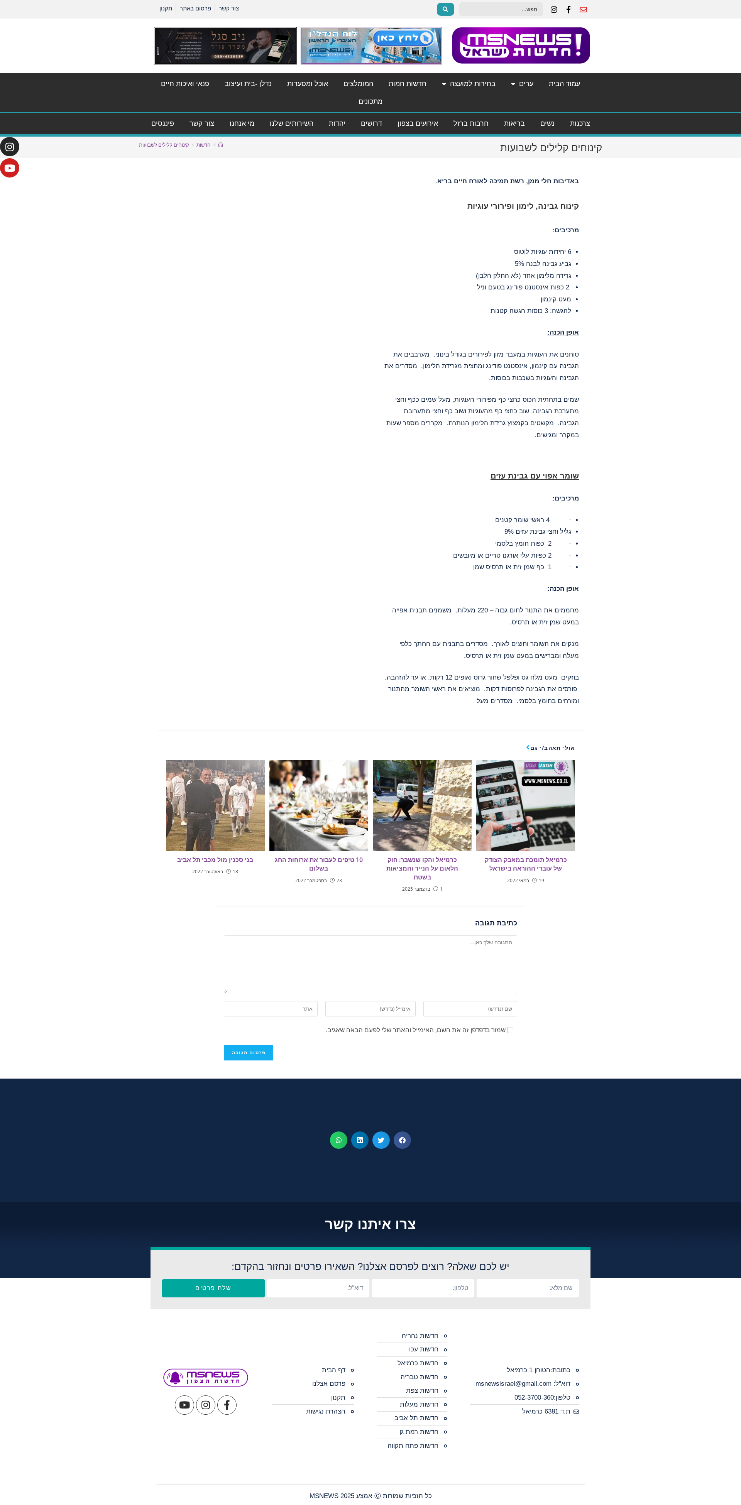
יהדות (337, 123)
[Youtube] (9, 168)
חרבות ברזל (471, 123)
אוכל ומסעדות (307, 84)
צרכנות (580, 123)
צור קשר (201, 123)
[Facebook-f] (227, 1405)
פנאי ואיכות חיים (185, 84)
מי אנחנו (242, 123)
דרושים (371, 123)
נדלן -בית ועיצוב (248, 84)
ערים (526, 84)
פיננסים (162, 123)
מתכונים (370, 101)
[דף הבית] (220, 144)
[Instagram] (9, 146)
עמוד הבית (564, 84)
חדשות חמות (407, 84)
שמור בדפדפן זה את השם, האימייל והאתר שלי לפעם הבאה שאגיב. (416, 1029)
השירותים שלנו (291, 123)
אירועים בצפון (418, 123)
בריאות (514, 123)
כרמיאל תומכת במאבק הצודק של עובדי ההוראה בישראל (526, 864)
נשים (547, 123)
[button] (402, 1140)
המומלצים (358, 84)
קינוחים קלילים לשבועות (164, 144)
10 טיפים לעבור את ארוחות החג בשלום (319, 864)
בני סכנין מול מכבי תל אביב (215, 860)
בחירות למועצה (473, 84)
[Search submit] (445, 9)
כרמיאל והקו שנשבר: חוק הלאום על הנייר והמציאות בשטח (422, 868)
